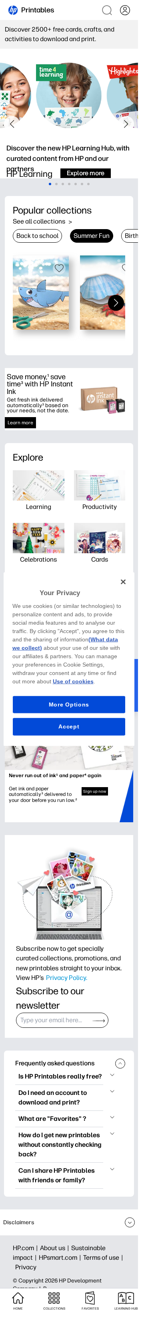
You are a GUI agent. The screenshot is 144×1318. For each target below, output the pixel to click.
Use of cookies (73, 681)
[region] (69, 659)
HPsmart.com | (61, 1257)
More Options (69, 704)
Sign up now (94, 791)
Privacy (25, 1267)
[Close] (123, 582)
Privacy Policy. (66, 978)
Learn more (20, 422)
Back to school (37, 235)
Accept (68, 726)
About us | (55, 1248)
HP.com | (26, 1248)
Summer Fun (92, 235)
